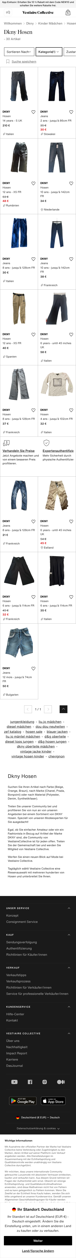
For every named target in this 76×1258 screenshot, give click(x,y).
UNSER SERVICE (17, 908)
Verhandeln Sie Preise (19, 450)
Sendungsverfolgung (21, 942)
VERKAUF (13, 968)
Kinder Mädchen (50, 23)
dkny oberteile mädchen (36, 746)
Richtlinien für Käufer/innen (26, 954)
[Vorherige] (28, 709)
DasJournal (14, 1065)
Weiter (38, 1240)
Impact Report (16, 1053)
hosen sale (34, 731)
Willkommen (13, 23)
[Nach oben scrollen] (63, 709)
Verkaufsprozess (18, 981)
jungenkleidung (22, 721)
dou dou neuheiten (50, 726)
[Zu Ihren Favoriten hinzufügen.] (33, 112)
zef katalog (12, 731)
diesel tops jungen (19, 741)
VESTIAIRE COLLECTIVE (23, 1033)
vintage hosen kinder (27, 756)
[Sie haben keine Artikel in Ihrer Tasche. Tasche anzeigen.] (68, 12)
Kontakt (12, 1020)
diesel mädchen (19, 726)
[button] (68, 12)
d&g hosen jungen (52, 741)
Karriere (12, 1059)
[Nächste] (48, 709)
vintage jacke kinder (35, 751)
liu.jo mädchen (50, 721)
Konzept (12, 915)
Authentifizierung (19, 948)
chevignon (56, 756)
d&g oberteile (55, 736)
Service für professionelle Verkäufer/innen (37, 993)
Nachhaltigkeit (16, 1047)
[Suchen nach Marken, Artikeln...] (8, 12)
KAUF (10, 935)
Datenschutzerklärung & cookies (36, 1128)
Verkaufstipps (16, 975)
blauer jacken (57, 731)
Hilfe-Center (15, 1014)
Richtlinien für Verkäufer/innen (28, 987)
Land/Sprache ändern (38, 1250)
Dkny (30, 23)
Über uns (12, 1040)
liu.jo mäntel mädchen (23, 736)
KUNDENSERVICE (18, 1007)
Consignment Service (22, 921)
